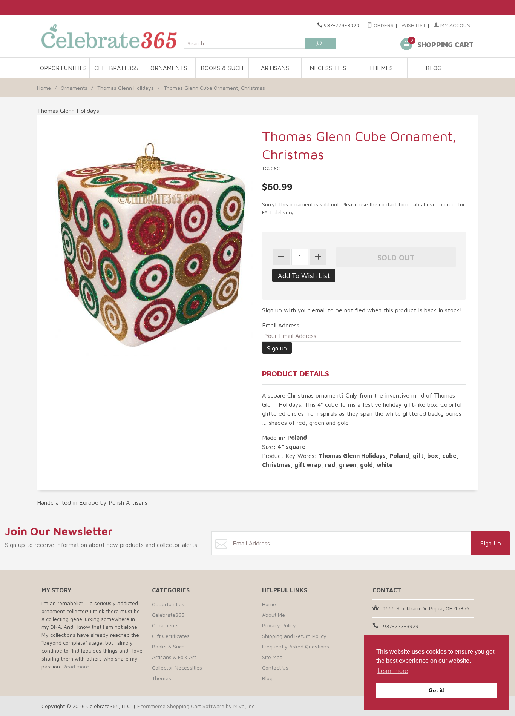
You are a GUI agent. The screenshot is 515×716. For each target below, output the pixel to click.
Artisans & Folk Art (174, 657)
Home (44, 88)
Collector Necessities (177, 667)
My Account (456, 25)
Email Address (280, 325)
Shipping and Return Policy (294, 636)
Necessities (328, 68)
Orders (383, 25)
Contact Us (275, 667)
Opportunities (63, 68)
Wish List (414, 25)
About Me (273, 615)
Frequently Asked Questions (295, 646)
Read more (76, 666)
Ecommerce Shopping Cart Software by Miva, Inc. (196, 706)
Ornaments (168, 68)
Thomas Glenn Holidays (125, 88)
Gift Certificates (171, 636)
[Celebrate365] (110, 36)
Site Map (272, 657)
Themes (381, 68)
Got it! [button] (437, 690)
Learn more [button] (392, 671)
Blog (433, 68)
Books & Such (222, 68)
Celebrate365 (116, 68)
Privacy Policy (279, 625)
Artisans (275, 68)
